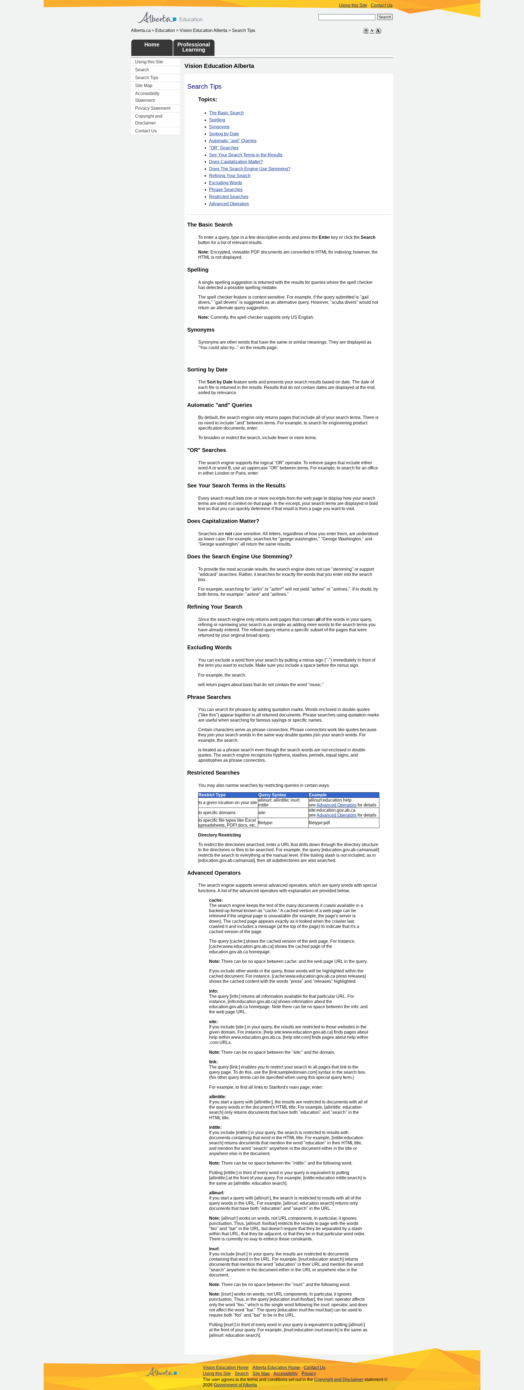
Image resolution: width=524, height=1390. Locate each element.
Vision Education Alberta (203, 30)
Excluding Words (225, 182)
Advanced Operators (229, 203)
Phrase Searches (226, 189)
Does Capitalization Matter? (236, 161)
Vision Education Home (226, 1367)
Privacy (309, 1373)
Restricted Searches (228, 196)
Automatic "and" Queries (233, 140)
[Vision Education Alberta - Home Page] (172, 23)
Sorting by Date (224, 134)
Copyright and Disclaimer (148, 119)
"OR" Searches (224, 147)
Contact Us (381, 5)
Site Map (143, 85)
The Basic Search (226, 113)
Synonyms (219, 126)
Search (385, 17)
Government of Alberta (235, 1385)
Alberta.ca (141, 30)
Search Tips (146, 77)
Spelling (217, 120)
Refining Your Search (230, 175)
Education (165, 30)
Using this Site (353, 5)
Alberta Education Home (276, 1367)
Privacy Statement (152, 108)
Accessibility (285, 1373)
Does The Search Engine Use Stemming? (249, 168)
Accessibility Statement (147, 97)
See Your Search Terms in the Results (245, 155)
